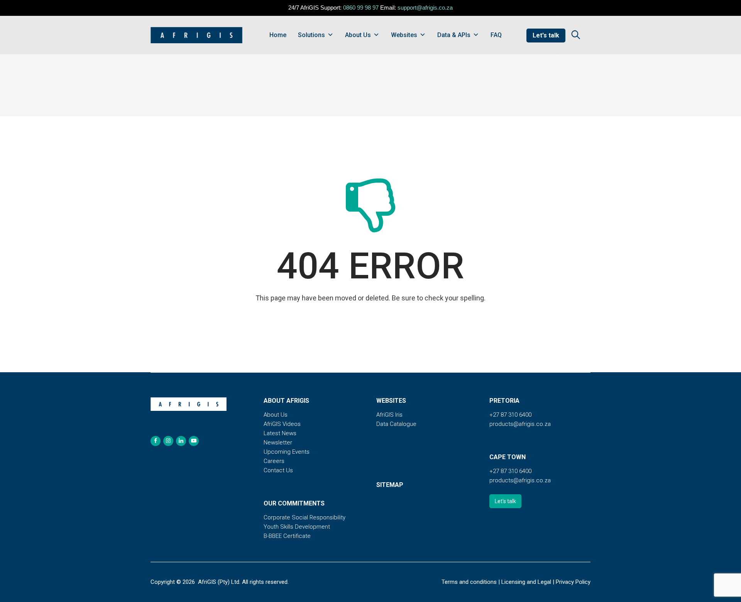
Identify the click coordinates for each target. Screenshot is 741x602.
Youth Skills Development (297, 526)
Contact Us (278, 470)
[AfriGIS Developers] (196, 35)
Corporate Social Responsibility (304, 517)
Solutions (311, 35)
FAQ (496, 35)
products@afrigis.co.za (520, 424)
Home (277, 35)
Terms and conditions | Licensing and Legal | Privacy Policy (516, 581)
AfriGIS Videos (282, 424)
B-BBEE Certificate (287, 535)
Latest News (280, 433)
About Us (358, 35)
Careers (274, 461)
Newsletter (278, 442)
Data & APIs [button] (453, 35)
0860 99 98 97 (361, 7)
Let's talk (546, 35)
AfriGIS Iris (389, 414)
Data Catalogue (396, 424)
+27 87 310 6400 (510, 414)
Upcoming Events (287, 451)
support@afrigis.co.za (425, 7)
